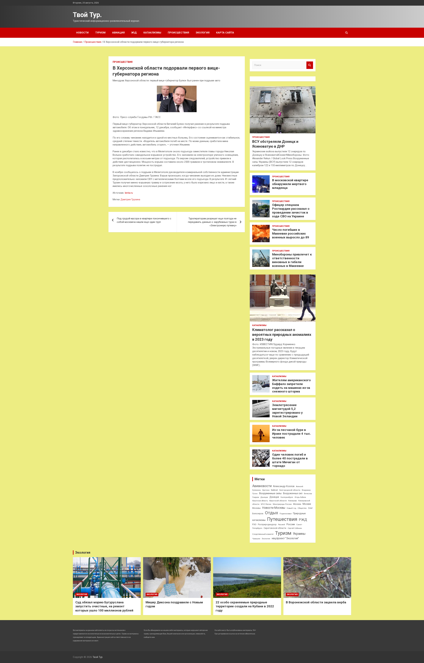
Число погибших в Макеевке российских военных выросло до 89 (290, 233)
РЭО (254, 524)
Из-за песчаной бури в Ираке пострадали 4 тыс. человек (291, 433)
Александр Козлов (283, 486)
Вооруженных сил (292, 493)
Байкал (274, 490)
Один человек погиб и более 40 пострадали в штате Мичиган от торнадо (290, 460)
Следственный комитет (263, 534)
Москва (297, 504)
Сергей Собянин (295, 528)
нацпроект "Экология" (285, 538)
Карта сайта (225, 32)
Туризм (100, 32)
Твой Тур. (87, 15)
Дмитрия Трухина (130, 199)
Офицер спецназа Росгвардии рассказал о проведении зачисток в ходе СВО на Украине (290, 210)
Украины (299, 534)
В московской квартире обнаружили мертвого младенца (290, 184)
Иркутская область (260, 501)
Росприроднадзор (267, 524)
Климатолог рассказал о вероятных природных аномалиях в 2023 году (281, 334)
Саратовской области (275, 528)
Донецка (264, 497)
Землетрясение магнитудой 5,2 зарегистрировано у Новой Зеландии (287, 410)
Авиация (118, 32)
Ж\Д (134, 32)
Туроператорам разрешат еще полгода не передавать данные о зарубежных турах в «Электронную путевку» (212, 222)
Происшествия (178, 32)
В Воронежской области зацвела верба (316, 602)
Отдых (271, 512)
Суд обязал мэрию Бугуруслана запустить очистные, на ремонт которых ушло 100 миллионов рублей (104, 606)
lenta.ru (129, 192)
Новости (82, 32)
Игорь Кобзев (300, 497)
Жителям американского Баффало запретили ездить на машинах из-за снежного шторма (291, 385)
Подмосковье (286, 514)
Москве (307, 504)
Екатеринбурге (287, 497)
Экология (203, 32)
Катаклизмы (152, 32)
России (290, 524)
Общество (302, 508)
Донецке (274, 497)
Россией (281, 525)
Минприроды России (282, 504)
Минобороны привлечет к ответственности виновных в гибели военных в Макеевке (292, 260)
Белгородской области (289, 490)
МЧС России (266, 504)
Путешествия (282, 519)
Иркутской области (278, 500)
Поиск (309, 65)
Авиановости (262, 486)
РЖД (303, 520)
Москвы (256, 508)
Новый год (291, 508)
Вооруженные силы (270, 493)
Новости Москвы (273, 507)
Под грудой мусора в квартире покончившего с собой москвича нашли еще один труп (144, 220)
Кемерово (292, 501)
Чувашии (256, 539)
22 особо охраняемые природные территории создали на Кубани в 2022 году (245, 606)
